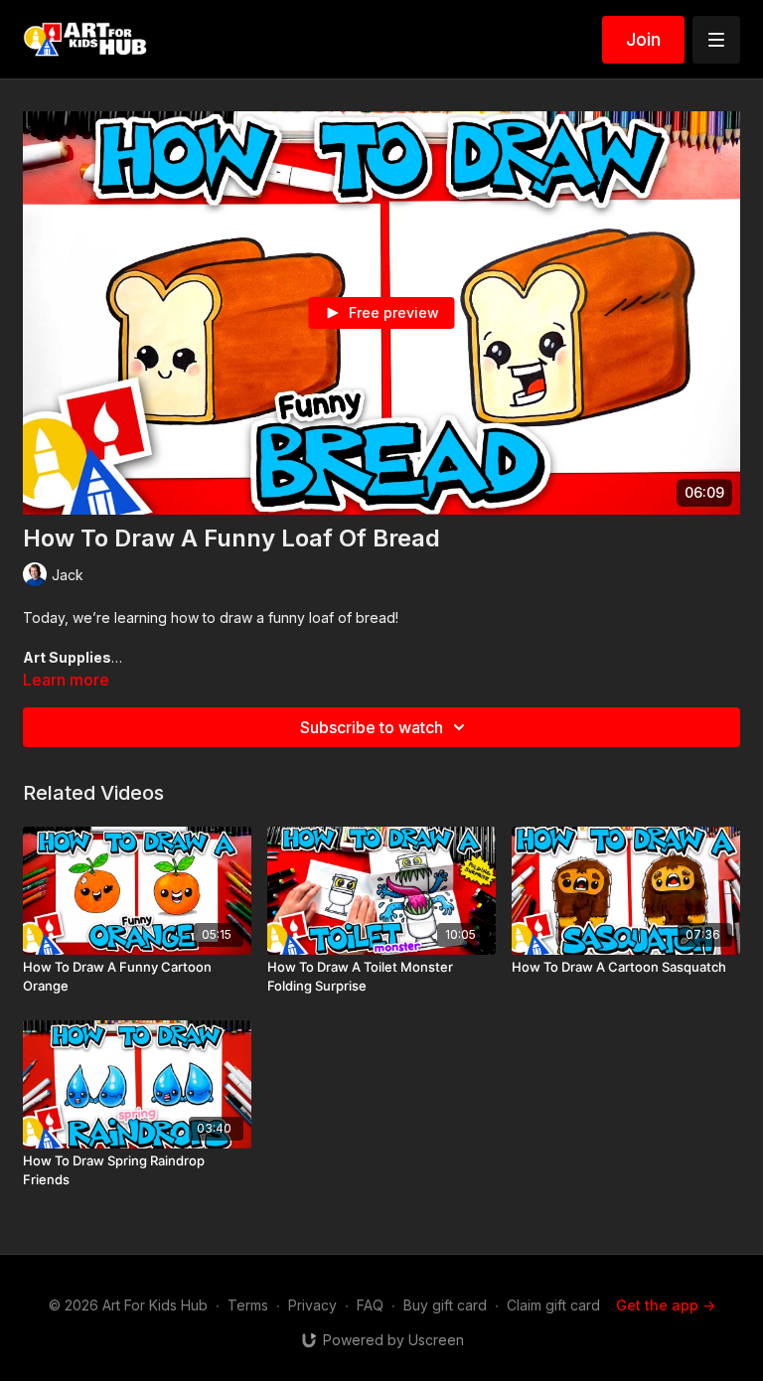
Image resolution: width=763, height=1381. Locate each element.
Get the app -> (665, 1305)
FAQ (370, 1305)
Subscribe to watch (371, 727)
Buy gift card (445, 1305)
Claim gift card (553, 1305)
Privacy (312, 1305)
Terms (248, 1305)
